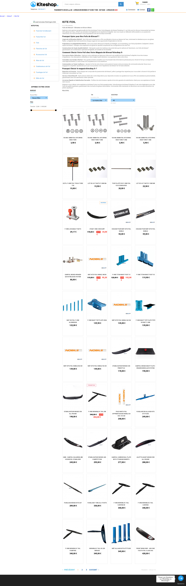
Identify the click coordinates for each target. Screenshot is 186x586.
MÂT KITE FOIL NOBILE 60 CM (121, 320)
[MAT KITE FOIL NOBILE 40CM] (97, 260)
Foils (37, 43)
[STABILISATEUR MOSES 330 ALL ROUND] (73, 397)
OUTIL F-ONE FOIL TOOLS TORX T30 (73, 184)
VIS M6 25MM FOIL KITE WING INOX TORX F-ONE (121, 139)
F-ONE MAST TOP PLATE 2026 (97, 320)
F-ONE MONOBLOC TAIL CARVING (145, 504)
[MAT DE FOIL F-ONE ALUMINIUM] (73, 305)
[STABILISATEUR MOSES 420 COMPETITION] (97, 442)
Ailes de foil (40, 60)
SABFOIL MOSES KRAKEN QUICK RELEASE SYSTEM (73, 276)
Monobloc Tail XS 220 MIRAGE (97, 549)
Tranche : (33, 106)
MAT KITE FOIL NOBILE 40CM (97, 274)
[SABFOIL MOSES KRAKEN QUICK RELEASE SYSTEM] (73, 260)
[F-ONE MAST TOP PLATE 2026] (97, 305)
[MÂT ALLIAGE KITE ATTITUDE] (121, 533)
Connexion (131, 10)
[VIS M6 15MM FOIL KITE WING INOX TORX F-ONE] (97, 123)
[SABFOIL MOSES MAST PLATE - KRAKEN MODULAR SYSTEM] (145, 351)
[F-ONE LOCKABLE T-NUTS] (73, 214)
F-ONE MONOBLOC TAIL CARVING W (121, 504)
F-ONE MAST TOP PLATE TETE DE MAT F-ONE (145, 321)
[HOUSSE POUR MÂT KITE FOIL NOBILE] (121, 214)
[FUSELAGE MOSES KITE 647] (73, 488)
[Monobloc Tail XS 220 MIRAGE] (97, 533)
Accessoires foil (41, 54)
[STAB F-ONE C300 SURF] (97, 214)
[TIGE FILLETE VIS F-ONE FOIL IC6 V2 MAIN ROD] (121, 168)
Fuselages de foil (41, 72)
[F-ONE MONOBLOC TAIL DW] (97, 397)
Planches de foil (41, 48)
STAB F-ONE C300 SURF (97, 229)
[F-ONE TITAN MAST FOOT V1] (121, 260)
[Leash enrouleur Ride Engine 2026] (44, 22)
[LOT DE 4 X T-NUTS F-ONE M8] (145, 168)
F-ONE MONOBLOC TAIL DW (97, 411)
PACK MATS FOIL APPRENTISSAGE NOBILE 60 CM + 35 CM (121, 414)
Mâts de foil (40, 78)
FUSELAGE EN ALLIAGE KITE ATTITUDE (145, 412)
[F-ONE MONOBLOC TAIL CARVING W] (121, 488)
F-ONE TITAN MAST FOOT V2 (145, 274)
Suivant (93, 570)
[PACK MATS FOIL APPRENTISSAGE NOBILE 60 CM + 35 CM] (121, 397)
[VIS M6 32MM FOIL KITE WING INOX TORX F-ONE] (145, 123)
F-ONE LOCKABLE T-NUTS (73, 229)
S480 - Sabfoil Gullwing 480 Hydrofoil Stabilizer (73, 458)
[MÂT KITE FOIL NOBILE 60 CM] (121, 305)
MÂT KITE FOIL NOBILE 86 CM (73, 366)
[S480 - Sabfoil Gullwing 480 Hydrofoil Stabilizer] (73, 442)
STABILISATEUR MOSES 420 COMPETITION (97, 458)
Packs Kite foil (41, 37)
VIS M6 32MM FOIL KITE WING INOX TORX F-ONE (145, 139)
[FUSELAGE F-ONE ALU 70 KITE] (97, 488)
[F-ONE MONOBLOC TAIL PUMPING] (73, 533)
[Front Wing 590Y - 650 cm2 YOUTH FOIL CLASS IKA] (145, 533)
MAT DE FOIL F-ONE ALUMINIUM (73, 321)
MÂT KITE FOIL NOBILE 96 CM (97, 366)
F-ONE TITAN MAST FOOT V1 (121, 274)
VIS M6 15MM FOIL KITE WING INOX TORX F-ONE (97, 139)
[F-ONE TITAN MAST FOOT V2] (145, 260)
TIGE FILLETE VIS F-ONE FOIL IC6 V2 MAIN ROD (121, 184)
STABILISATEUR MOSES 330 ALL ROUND (73, 412)
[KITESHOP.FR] (44, 4)
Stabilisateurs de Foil (43, 66)
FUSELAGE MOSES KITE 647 (73, 503)
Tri (92, 95)
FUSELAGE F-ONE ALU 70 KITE (97, 503)
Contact (142, 10)
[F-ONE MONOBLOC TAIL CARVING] (145, 488)
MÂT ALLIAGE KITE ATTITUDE (121, 548)
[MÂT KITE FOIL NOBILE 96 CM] (97, 351)
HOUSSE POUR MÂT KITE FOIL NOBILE (121, 230)
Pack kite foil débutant (43, 31)
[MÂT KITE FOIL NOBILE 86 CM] (73, 351)
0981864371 (42, 9)
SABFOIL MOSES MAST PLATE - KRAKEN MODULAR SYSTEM (145, 367)
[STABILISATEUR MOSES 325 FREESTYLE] (121, 351)
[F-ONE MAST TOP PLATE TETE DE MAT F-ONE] (145, 305)
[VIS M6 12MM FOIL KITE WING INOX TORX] (73, 123)
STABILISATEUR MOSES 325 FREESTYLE (121, 367)
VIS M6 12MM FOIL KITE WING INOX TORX (72, 139)
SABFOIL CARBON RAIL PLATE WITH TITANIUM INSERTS (121, 458)
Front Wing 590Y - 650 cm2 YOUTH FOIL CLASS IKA (145, 549)
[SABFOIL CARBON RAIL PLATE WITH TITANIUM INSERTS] (121, 442)
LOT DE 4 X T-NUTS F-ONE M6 (97, 183)
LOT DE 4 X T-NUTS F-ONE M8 (145, 183)
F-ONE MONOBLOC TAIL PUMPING (72, 549)
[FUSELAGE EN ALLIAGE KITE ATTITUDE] (145, 397)
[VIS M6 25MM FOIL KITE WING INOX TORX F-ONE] (121, 123)
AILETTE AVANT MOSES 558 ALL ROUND (145, 458)
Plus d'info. (65, 90)
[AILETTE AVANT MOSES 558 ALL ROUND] (145, 442)
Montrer (114, 95)
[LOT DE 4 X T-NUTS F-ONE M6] (97, 168)
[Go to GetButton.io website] (180, 583)
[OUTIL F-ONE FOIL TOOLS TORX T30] (73, 168)
